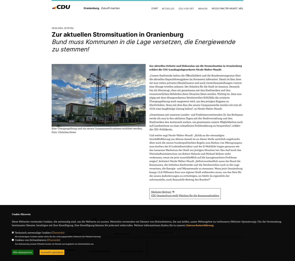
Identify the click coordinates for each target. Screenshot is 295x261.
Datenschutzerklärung (199, 225)
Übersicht (58, 232)
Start (154, 8)
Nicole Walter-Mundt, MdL (227, 8)
